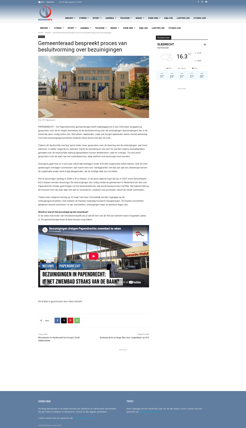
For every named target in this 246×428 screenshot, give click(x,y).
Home (40, 32)
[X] (202, 2)
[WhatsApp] (77, 320)
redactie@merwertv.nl (83, 418)
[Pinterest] (70, 320)
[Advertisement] (182, 110)
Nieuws (48, 32)
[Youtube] (206, 2)
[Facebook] (198, 2)
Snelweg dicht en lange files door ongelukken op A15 (124, 337)
